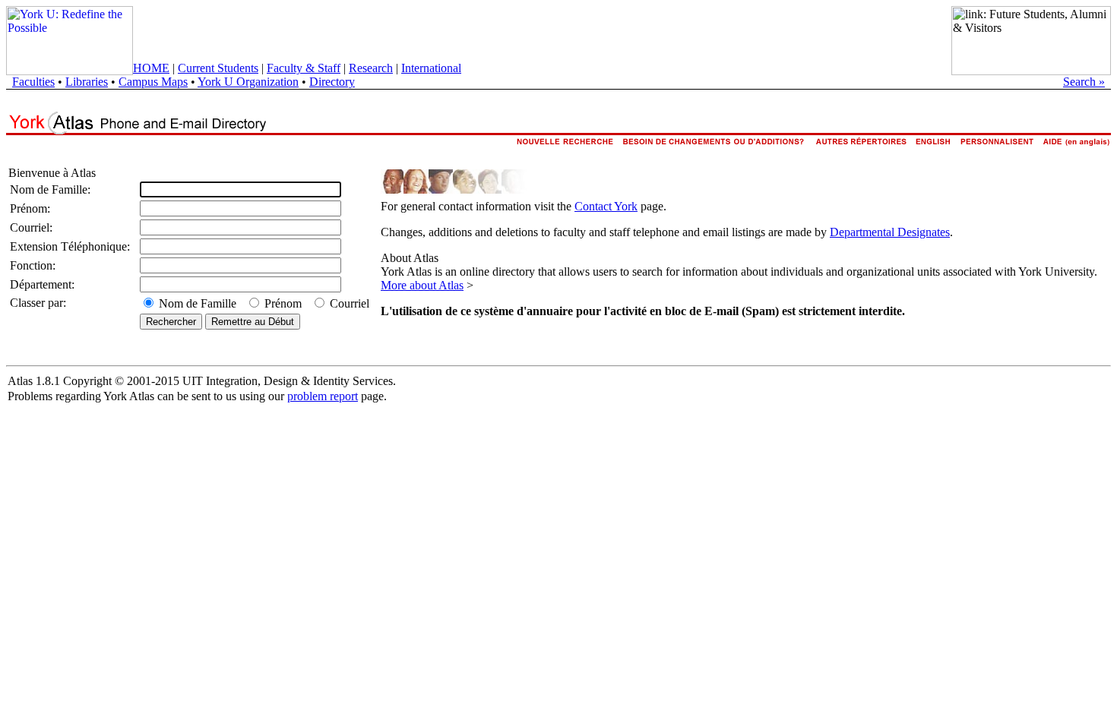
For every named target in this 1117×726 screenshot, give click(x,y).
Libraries (86, 81)
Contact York (606, 206)
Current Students (218, 68)
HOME (151, 68)
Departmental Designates (890, 232)
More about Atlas (422, 285)
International (431, 68)
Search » (1084, 81)
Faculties (33, 81)
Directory (332, 81)
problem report (322, 396)
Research (371, 68)
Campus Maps (153, 81)
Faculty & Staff (303, 68)
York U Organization (248, 81)
